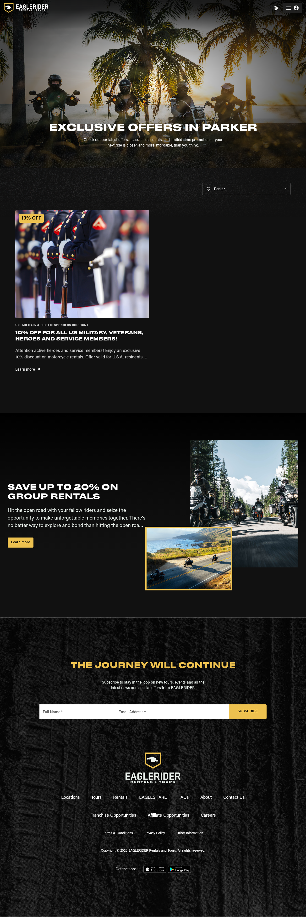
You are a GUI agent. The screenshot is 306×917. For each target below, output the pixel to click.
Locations (70, 798)
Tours (96, 798)
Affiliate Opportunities (168, 816)
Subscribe (248, 711)
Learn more (25, 370)
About (206, 798)
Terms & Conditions (118, 833)
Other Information (189, 833)
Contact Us (234, 798)
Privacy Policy (154, 833)
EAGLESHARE (153, 798)
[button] (246, 189)
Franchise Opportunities (113, 816)
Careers (208, 816)
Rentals (120, 798)
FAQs (183, 798)
